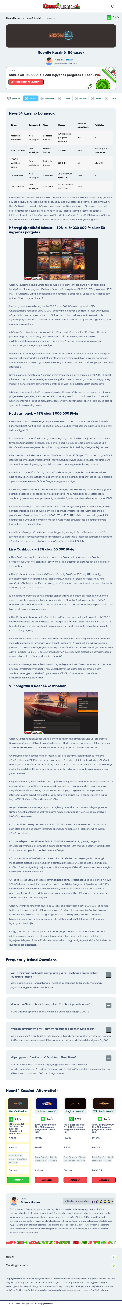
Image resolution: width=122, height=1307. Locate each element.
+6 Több (107, 1161)
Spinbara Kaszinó (46, 1111)
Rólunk (10, 1256)
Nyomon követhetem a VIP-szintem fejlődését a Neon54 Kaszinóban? (53, 1029)
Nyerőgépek (49, 98)
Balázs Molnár (66, 60)
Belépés (98, 98)
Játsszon (18, 1180)
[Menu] (9, 6)
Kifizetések (66, 98)
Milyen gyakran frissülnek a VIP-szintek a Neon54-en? (43, 1057)
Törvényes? (113, 98)
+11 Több (81, 1161)
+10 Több (13, 1163)
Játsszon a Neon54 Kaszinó (26, 82)
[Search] (113, 6)
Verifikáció (83, 98)
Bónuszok (32, 98)
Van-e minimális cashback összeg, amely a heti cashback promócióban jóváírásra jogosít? (54, 975)
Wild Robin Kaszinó (103, 1111)
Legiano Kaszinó (75, 1111)
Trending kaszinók (17, 1265)
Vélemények (16, 98)
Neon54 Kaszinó (18, 1111)
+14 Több (52, 1161)
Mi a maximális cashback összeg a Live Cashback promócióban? (50, 1004)
